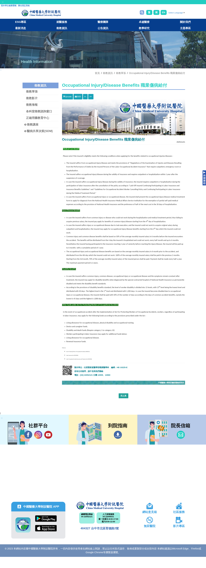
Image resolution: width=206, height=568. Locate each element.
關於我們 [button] (185, 21)
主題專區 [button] (185, 28)
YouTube (48, 435)
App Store (46, 530)
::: (3, 2)
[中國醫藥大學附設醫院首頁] (41, 13)
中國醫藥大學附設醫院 (99, 505)
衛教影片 (32, 98)
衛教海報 (32, 104)
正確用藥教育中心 (37, 117)
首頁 (97, 73)
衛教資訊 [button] (61, 28)
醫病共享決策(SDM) (40, 131)
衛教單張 (121, 73)
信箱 (181, 435)
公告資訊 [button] (103, 28)
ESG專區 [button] (20, 21)
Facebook (28, 435)
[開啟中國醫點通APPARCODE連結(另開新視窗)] (23, 525)
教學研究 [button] (144, 28)
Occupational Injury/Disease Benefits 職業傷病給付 (157, 73)
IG (38, 435)
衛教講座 (33, 124)
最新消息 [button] (20, 28)
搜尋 (142, 12)
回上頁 (123, 396)
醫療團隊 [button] (103, 21)
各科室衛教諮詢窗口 (39, 111)
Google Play (46, 520)
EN (163, 12)
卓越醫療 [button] (144, 21)
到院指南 (118, 435)
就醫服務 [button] (61, 21)
